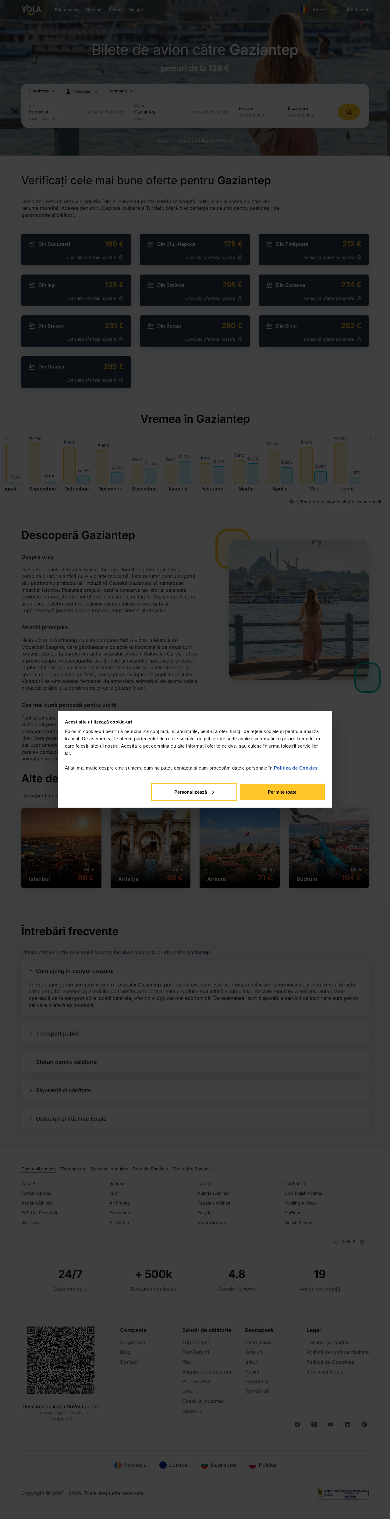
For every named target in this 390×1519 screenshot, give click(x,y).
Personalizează (190, 791)
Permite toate (282, 791)
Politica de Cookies (296, 767)
